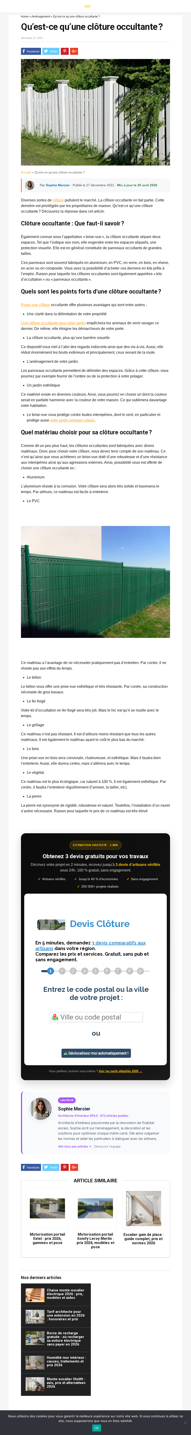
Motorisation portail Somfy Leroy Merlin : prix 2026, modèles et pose (95, 1240)
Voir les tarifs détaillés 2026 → (120, 1071)
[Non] (185, 1422)
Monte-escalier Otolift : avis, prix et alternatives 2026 (66, 1383)
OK (97, 1428)
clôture (58, 200)
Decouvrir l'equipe (107, 1146)
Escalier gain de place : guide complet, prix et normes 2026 (143, 1239)
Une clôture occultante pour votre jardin (53, 323)
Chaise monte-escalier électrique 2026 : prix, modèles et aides (65, 1294)
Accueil (26, 172)
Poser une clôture (35, 305)
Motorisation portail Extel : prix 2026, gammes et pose (47, 1238)
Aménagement (40, 16)
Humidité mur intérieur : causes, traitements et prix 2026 (66, 1361)
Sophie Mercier (58, 185)
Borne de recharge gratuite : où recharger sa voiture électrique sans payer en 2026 (65, 1338)
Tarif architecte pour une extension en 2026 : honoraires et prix (66, 1315)
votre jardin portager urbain (72, 420)
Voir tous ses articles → (75, 1146)
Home (25, 16)
